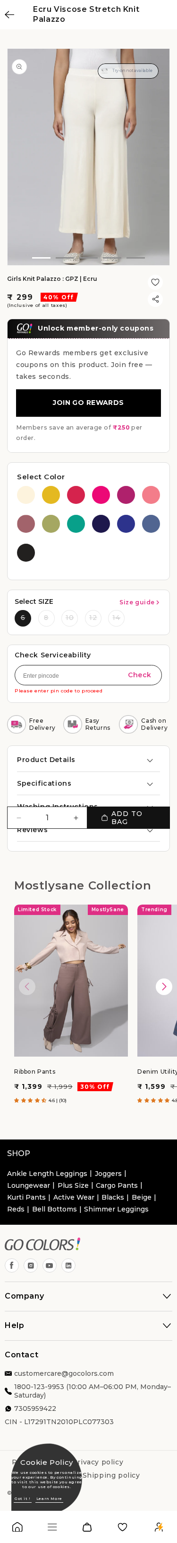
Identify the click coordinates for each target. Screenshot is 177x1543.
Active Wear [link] (73, 1197)
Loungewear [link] (28, 1185)
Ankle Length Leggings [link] (47, 1173)
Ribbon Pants (34, 1071)
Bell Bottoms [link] (54, 1209)
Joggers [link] (108, 1173)
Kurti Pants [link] (26, 1197)
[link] (17, 1529)
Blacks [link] (112, 1197)
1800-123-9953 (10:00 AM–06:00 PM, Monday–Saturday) (92, 1390)
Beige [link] (142, 1197)
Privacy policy (97, 1462)
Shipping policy (111, 1475)
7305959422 (35, 1408)
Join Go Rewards (88, 402)
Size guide (137, 602)
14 (116, 617)
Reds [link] (16, 1209)
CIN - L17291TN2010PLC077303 (59, 1421)
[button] (88, 759)
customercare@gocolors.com (64, 1373)
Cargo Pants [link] (117, 1185)
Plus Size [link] (73, 1185)
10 (70, 617)
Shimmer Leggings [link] (116, 1209)
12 (93, 617)
